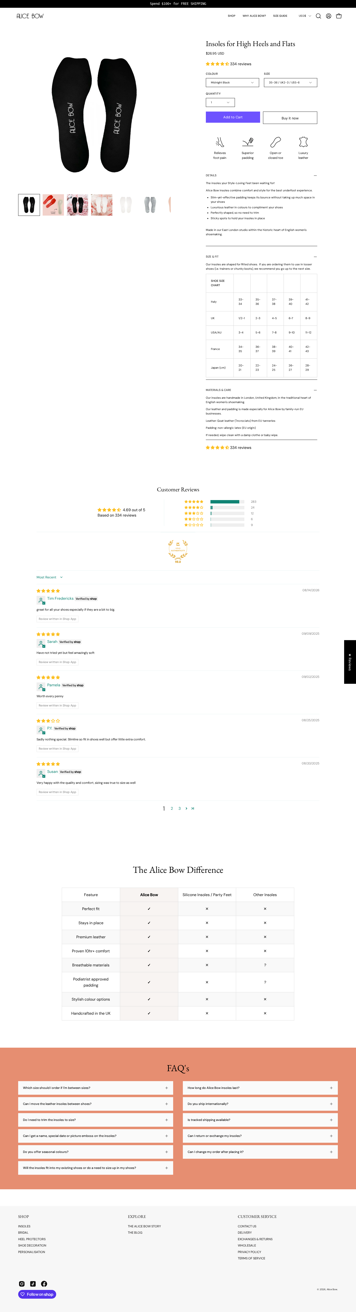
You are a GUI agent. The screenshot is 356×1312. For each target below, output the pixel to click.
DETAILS (211, 175)
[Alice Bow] (30, 16)
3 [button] (179, 808)
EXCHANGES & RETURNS (255, 1239)
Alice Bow (332, 1289)
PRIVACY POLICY (249, 1252)
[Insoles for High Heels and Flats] (29, 205)
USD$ (302, 15)
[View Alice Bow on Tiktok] (33, 1284)
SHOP (23, 1216)
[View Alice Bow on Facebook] (44, 1284)
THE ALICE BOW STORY (144, 1226)
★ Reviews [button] (350, 662)
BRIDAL (23, 1233)
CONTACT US (247, 1226)
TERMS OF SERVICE (251, 1258)
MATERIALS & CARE (218, 390)
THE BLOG (135, 1233)
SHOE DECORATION (32, 1245)
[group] (178, 4)
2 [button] (172, 808)
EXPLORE (137, 1216)
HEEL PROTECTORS (32, 1239)
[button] (231, 16)
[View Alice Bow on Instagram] (21, 1284)
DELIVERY (245, 1233)
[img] (48, 590)
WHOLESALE (247, 1245)
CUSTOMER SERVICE (257, 1216)
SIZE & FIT (212, 257)
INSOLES (24, 1226)
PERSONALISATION (31, 1252)
